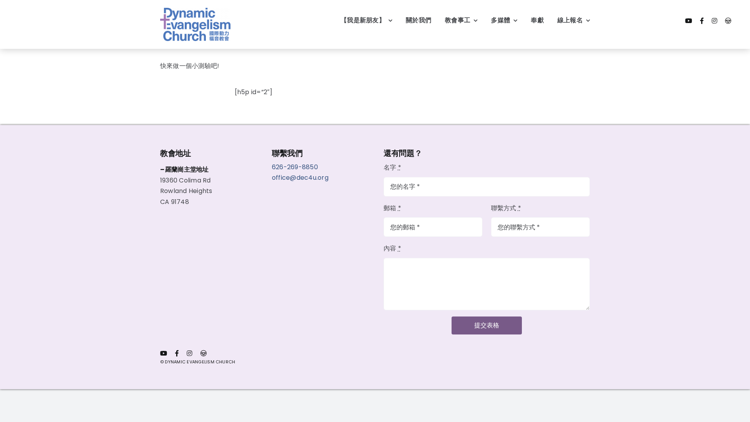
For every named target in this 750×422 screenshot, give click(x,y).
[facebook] (702, 21)
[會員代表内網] (728, 21)
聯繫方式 (506, 208)
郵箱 (392, 208)
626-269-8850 (296, 167)
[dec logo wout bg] (195, 10)
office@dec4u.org (300, 177)
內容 (392, 248)
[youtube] (688, 21)
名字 (392, 167)
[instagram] (714, 21)
